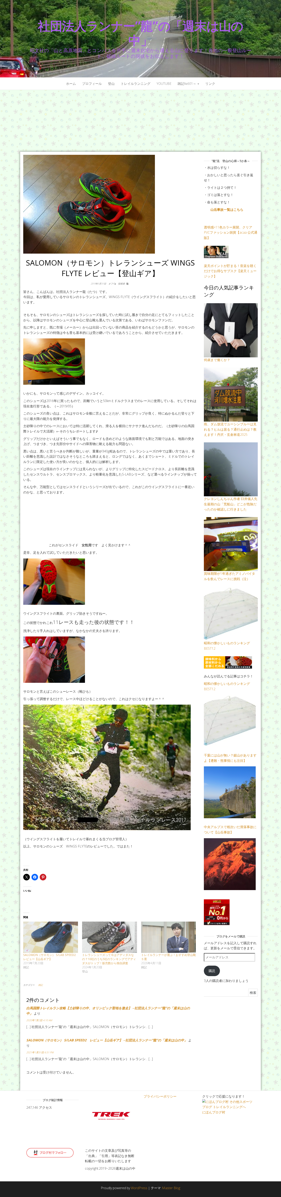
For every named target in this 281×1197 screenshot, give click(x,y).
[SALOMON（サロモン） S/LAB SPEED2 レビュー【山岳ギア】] (50, 937)
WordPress (139, 1188)
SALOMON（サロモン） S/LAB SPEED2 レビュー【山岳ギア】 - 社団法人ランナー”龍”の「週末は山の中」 (106, 1040)
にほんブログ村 (213, 1112)
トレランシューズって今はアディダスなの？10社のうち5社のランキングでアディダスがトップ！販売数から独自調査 (109, 959)
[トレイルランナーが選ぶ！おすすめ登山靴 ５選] (168, 937)
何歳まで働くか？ (217, 360)
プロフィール (92, 83)
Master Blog (171, 1188)
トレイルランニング (135, 83)
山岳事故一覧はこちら (226, 209)
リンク (210, 83)
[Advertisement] (140, 121)
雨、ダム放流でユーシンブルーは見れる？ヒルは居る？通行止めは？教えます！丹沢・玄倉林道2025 (230, 429)
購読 (212, 971)
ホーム (71, 83)
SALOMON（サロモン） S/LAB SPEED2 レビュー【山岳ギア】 (51, 957)
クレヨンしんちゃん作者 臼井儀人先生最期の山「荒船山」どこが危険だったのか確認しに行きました (230, 504)
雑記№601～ (187, 83)
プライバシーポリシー (160, 1096)
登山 (111, 83)
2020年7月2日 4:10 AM (39, 1020)
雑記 (40, 984)
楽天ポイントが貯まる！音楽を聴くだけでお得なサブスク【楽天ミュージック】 (230, 271)
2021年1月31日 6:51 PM (39, 1052)
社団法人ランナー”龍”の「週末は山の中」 (140, 33)
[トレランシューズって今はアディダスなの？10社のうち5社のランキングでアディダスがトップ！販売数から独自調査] (109, 937)
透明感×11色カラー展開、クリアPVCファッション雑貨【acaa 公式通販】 (230, 232)
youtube (164, 83)
